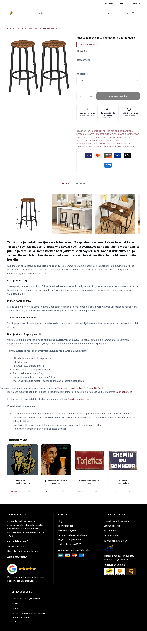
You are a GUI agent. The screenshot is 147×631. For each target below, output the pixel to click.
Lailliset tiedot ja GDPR (69, 544)
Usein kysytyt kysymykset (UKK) (120, 521)
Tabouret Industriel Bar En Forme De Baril (80, 388)
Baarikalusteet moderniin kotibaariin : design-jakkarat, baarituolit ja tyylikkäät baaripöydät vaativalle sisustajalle (107, 134)
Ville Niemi (93, 44)
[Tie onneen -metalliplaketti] (123, 459)
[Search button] (109, 13)
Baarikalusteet (124, 391)
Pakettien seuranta (130, 3)
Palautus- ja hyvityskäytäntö (72, 534)
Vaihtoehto (82, 73)
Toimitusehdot (65, 525)
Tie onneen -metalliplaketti (122, 482)
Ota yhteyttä (110, 3)
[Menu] (138, 13)
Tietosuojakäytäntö (68, 530)
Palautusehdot (111, 534)
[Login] (127, 13)
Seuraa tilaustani (15, 546)
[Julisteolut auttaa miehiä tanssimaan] (56, 459)
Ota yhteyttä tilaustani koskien (23, 550)
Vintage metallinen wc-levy (89, 482)
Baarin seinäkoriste (78, 399)
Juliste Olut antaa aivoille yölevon (22, 482)
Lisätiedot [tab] (79, 183)
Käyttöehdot (110, 530)
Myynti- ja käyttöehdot (70, 539)
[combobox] (71, 13)
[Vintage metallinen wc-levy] (89, 459)
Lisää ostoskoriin (118, 96)
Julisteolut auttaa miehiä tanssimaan (56, 482)
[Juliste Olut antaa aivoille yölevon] (22, 459)
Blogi (60, 521)
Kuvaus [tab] (65, 183)
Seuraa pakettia (112, 525)
